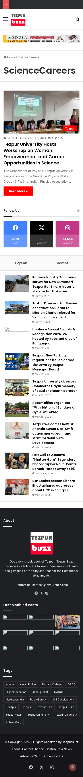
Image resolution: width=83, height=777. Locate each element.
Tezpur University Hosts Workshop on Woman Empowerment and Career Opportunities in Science (34, 153)
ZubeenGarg (13, 722)
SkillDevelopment (63, 699)
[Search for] (77, 21)
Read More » (18, 191)
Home (10, 57)
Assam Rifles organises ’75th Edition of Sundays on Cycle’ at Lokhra (54, 407)
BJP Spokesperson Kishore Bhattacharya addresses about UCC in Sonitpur (53, 485)
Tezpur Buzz (66, 707)
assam (10, 684)
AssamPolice (28, 684)
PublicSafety (38, 699)
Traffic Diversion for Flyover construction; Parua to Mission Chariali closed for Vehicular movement (54, 310)
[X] (41, 593)
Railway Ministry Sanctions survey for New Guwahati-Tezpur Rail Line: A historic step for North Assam (54, 284)
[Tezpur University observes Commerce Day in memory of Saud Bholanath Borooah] (17, 387)
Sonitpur (11, 707)
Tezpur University (66, 714)
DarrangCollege (52, 684)
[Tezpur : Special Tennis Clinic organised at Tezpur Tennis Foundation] (15, 622)
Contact (27, 749)
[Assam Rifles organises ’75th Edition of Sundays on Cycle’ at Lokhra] (17, 409)
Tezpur (26, 707)
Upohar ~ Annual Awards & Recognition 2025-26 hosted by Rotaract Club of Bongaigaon (54, 336)
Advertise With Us (32, 756)
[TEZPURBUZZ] (18, 19)
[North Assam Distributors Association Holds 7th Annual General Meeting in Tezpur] (41, 637)
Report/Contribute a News (53, 749)
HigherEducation (16, 692)
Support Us (55, 756)
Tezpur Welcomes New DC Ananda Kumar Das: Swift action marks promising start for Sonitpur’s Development (53, 433)
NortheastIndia (15, 699)
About (16, 749)
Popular (21, 263)
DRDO (71, 684)
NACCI (58, 692)
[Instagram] (47, 593)
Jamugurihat (40, 692)
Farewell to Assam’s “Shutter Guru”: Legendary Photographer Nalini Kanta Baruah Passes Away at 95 (54, 462)
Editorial (12, 138)
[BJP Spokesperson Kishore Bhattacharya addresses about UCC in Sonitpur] (17, 487)
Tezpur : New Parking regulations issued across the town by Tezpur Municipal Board (53, 362)
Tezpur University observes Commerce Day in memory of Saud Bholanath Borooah (54, 386)
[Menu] (5, 21)
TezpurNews (13, 714)
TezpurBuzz (44, 707)
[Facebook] (36, 593)
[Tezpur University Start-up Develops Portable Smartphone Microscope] (41, 653)
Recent (62, 263)
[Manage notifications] (72, 767)
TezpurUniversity (38, 714)
